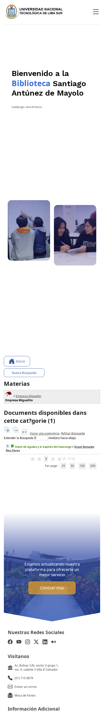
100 (82, 466)
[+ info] (7, 446)
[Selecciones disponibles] (25, 433)
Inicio (20, 361)
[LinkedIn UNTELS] (45, 642)
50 (72, 466)
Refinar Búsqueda (73, 433)
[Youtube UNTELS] (18, 642)
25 (63, 466)
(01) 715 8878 (24, 678)
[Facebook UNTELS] (10, 642)
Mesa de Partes (25, 695)
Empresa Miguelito (28, 396)
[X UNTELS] (36, 642)
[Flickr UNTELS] (53, 642)
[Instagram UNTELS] (27, 642)
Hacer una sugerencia (44, 433)
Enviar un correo (26, 687)
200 (92, 466)
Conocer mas (52, 588)
